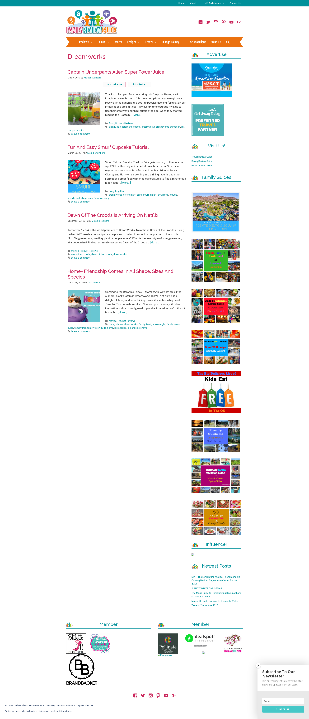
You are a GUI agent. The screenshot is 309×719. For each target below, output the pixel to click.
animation (76, 254)
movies (75, 251)
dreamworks (148, 126)
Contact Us (235, 3)
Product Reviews (124, 123)
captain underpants (130, 126)
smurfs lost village (77, 198)
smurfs (173, 194)
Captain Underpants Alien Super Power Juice (116, 72)
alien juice (114, 126)
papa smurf (143, 194)
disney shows (116, 324)
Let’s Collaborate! (212, 3)
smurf (153, 194)
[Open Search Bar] (227, 42)
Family (102, 42)
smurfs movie (95, 198)
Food (111, 123)
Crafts (118, 42)
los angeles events (137, 328)
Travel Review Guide (202, 156)
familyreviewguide (96, 328)
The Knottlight (197, 42)
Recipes (131, 42)
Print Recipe (139, 84)
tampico (80, 130)
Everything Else (117, 191)
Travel (149, 42)
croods (86, 254)
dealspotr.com (200, 645)
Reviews (84, 42)
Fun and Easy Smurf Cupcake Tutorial (108, 147)
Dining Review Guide (202, 161)
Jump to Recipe (114, 84)
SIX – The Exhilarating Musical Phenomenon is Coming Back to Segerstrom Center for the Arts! (216, 580)
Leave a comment (80, 134)
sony (106, 198)
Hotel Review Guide (202, 165)
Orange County (170, 42)
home (110, 328)
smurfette (163, 194)
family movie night (155, 324)
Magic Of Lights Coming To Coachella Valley (215, 601)
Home (181, 3)
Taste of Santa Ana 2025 (205, 605)
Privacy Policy (65, 711)
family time (80, 328)
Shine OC (216, 42)
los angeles (120, 328)
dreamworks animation (168, 126)
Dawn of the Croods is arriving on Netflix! (114, 215)
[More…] (137, 114)
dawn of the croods (101, 254)
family (142, 324)
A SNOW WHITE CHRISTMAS (207, 588)
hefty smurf (129, 194)
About (192, 3)
